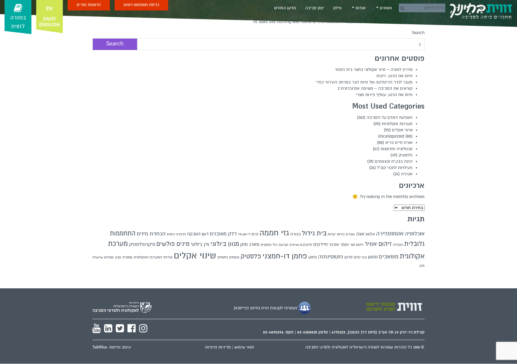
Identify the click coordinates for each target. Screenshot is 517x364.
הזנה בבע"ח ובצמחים (394, 161)
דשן (205, 234)
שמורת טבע (124, 257)
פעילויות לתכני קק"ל (395, 167)
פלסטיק (406, 155)
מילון (337, 7)
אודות (360, 7)
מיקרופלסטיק (142, 244)
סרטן (348, 257)
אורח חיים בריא (399, 142)
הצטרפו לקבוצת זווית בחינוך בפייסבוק (266, 308)
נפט (357, 257)
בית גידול (314, 233)
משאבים (389, 256)
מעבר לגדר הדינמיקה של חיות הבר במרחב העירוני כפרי (364, 82)
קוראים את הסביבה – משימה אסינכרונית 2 (375, 88)
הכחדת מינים (151, 233)
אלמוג (370, 234)
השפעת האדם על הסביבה (390, 117)
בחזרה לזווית (18, 22)
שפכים (109, 257)
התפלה (398, 245)
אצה (360, 234)
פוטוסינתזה (330, 257)
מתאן (373, 257)
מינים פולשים (172, 244)
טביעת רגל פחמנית (274, 245)
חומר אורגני (339, 244)
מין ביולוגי (200, 244)
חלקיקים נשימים (301, 245)
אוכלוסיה (415, 233)
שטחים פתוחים (228, 257)
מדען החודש (285, 7)
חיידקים (320, 244)
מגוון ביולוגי (225, 244)
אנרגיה (407, 173)
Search (418, 32)
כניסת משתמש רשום (141, 4)
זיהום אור (357, 245)
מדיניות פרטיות (218, 347)
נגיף (364, 257)
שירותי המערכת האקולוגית (153, 257)
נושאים (385, 7)
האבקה (193, 234)
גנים (255, 234)
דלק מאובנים (223, 234)
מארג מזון (249, 244)
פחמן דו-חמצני (284, 256)
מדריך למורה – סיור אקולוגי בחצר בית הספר (374, 69)
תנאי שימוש (244, 347)
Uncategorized (391, 136)
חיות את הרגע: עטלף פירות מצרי (384, 94)
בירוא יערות (336, 234)
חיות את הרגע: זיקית (394, 75)
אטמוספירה (390, 233)
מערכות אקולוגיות (397, 123)
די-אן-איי (244, 234)
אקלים (350, 234)
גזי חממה (274, 233)
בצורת (295, 234)
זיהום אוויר (378, 244)
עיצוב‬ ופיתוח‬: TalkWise (111, 347)
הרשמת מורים (89, 4)
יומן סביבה (314, 7)
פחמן (312, 257)
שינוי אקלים (402, 129)
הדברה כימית (176, 234)
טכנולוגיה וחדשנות (397, 148)
